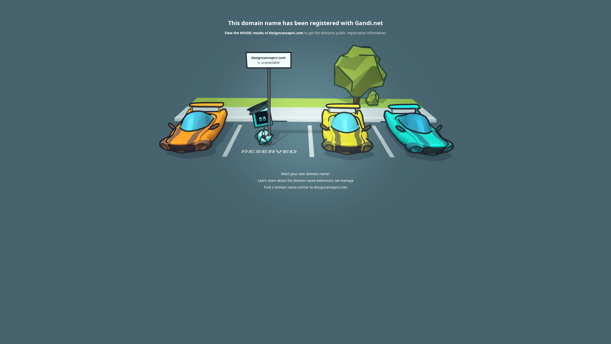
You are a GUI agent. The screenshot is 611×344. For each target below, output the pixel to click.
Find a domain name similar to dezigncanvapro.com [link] (305, 187)
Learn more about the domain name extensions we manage (305, 180)
